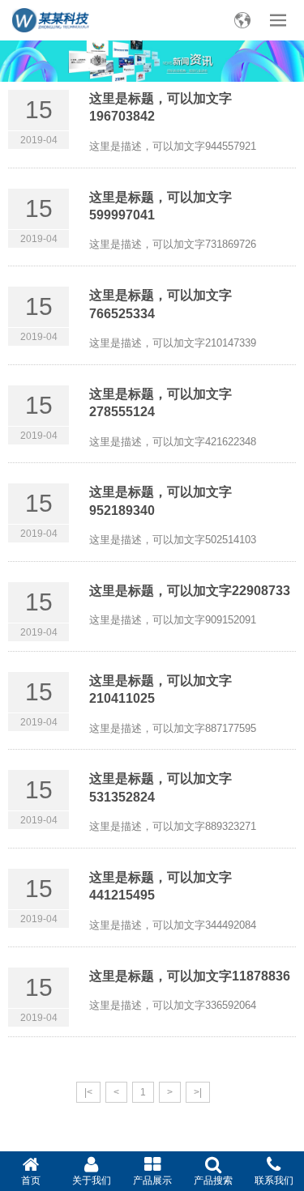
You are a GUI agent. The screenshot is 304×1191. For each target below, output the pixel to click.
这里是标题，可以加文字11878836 (189, 976)
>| (198, 1092)
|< (88, 1092)
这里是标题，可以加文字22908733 (189, 591)
